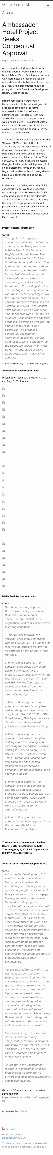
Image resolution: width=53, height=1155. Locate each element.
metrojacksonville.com (14, 1137)
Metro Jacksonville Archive (17, 8)
